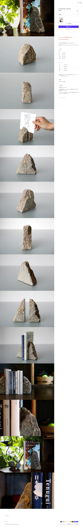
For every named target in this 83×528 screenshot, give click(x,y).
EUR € (6, 521)
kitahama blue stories (10, 524)
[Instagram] (7, 515)
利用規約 (77, 524)
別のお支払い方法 (68, 29)
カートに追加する (69, 23)
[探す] (78, 3)
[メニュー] (2, 3)
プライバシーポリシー (62, 524)
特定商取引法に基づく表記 (71, 524)
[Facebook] (5, 515)
